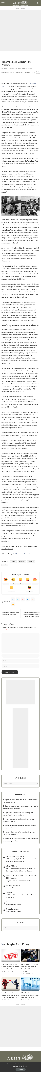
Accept (21, 1069)
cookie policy (24, 1066)
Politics (27, 72)
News (22, 72)
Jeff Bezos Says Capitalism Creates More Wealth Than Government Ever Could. (21, 860)
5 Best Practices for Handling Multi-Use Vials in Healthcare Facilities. (30, 995)
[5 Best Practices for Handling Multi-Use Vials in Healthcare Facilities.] (30, 984)
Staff (5, 68)
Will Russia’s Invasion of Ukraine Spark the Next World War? (21, 896)
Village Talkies (10, 866)
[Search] (38, 3)
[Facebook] (13, 599)
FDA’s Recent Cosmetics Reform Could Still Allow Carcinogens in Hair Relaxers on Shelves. (21, 870)
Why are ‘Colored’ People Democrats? (18, 881)
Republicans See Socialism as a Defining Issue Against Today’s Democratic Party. (10, 995)
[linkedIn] (28, 599)
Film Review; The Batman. (14, 904)
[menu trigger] (3, 3)
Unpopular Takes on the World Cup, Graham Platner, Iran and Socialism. (10, 967)
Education (5, 72)
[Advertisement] (20, 30)
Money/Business (15, 72)
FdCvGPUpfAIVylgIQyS (14, 856)
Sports (33, 72)
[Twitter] (18, 599)
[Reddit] (33, 599)
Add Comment (27, 68)
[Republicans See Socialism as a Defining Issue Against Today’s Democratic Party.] (10, 984)
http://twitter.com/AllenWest (22, 554)
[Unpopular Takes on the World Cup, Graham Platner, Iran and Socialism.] (10, 955)
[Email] (13, 604)
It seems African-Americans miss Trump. (18, 888)
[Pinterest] (23, 599)
